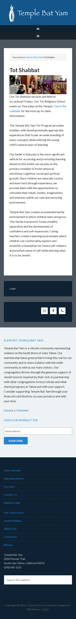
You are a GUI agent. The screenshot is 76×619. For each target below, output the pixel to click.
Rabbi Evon (10, 528)
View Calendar (12, 470)
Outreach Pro (35, 605)
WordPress (33, 609)
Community (10, 536)
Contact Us (10, 494)
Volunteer (22, 410)
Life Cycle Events (14, 512)
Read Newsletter (14, 478)
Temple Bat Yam (38, 13)
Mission (8, 544)
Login (12, 288)
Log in (45, 609)
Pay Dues (9, 486)
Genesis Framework (58, 605)
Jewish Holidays (13, 520)
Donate (8, 410)
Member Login (12, 502)
